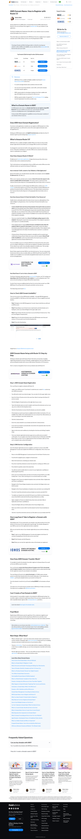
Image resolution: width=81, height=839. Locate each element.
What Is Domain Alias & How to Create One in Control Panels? (26, 710)
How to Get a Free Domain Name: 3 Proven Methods (24, 660)
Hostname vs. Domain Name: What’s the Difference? (24, 686)
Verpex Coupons (55, 820)
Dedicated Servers (45, 825)
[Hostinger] (15, 264)
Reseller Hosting (44, 828)
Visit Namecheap (42, 66)
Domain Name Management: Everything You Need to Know (25, 691)
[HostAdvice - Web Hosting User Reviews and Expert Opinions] (13, 2)
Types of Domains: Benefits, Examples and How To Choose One (26, 668)
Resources (45, 1)
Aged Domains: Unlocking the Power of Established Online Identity (27, 718)
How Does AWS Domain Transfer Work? (63, 59)
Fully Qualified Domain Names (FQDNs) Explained (23, 676)
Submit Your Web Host (34, 816)
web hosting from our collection (38, 625)
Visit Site (43, 262)
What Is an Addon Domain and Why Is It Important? (23, 720)
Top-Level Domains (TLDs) (38, 97)
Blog (64, 808)
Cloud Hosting (44, 823)
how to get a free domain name (27, 604)
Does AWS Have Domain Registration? (62, 45)
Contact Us (33, 808)
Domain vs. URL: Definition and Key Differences (23, 689)
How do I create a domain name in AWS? (23, 751)
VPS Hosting (44, 818)
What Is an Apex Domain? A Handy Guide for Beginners (24, 697)
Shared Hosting (44, 813)
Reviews (30, 1)
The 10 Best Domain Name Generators (21, 673)
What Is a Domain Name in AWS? (63, 41)
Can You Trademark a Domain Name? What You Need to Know (26, 705)
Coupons (44, 265)
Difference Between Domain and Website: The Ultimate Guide (26, 726)
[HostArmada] (15, 373)
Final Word (59, 64)
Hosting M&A (15, 829)
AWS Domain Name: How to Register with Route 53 (23, 694)
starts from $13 (32, 276)
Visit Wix (43, 61)
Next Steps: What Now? (61, 67)
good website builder (17, 628)
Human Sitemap (34, 811)
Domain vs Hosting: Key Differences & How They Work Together (27, 681)
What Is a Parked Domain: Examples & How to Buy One (24, 678)
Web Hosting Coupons (55, 807)
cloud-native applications (23, 159)
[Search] (67, 2)
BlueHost (34, 599)
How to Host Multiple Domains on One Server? (22, 702)
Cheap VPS (43, 820)
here (24, 288)
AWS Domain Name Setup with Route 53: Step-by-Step (63, 51)
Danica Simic (18, 17)
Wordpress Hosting (45, 811)
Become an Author (63, 36)
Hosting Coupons (55, 1)
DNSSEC (12, 577)
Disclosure (33, 822)
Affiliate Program (34, 813)
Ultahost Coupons (56, 818)
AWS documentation (30, 588)
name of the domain (32, 640)
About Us (32, 806)
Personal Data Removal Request (34, 825)
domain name (34, 26)
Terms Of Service (34, 830)
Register (12, 818)
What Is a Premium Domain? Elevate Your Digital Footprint (25, 671)
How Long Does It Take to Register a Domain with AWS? (64, 55)
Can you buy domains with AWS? (21, 742)
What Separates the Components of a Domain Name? (24, 712)
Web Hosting (44, 808)
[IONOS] (15, 549)
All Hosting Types (45, 806)
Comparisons (37, 1)
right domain (14, 653)
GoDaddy (30, 599)
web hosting (19, 645)
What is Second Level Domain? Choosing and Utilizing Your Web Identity (28, 665)
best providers (44, 46)
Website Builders (45, 830)
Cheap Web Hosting (45, 816)
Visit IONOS (42, 70)
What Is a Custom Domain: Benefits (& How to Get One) (24, 707)
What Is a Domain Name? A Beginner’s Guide (22, 663)
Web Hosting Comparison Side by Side (67, 815)
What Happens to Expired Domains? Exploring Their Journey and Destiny (28, 684)
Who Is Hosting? (66, 818)
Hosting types (23, 1)
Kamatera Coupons (56, 810)
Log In (20, 818)
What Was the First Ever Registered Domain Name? (24, 699)
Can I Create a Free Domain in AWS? (64, 62)
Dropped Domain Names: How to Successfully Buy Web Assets (26, 723)
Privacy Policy (33, 828)
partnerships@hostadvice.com (64, 32)
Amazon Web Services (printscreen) (25, 348)
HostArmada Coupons (55, 813)
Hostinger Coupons (56, 816)
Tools (64, 811)
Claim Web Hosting (35, 819)
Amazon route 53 (31, 134)
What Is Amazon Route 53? (62, 48)
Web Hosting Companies (66, 821)
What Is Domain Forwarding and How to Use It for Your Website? (27, 715)
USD (70, 1)
